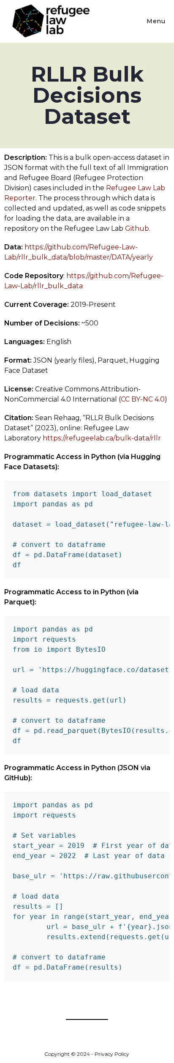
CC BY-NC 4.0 (143, 399)
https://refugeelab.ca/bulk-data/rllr (102, 438)
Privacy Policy (112, 1054)
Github (137, 228)
